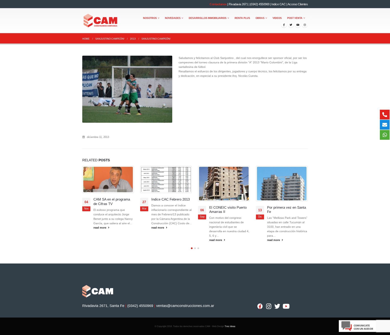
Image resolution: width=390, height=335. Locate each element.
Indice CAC (278, 4)
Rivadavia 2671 (238, 4)
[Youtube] (298, 25)
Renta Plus (242, 18)
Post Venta (294, 18)
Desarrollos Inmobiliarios (207, 18)
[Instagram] (305, 25)
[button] (191, 248)
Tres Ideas (230, 326)
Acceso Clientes (298, 4)
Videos (277, 18)
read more (100, 227)
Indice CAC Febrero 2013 (170, 199)
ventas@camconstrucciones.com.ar (185, 306)
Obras (260, 18)
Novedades (173, 18)
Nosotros (150, 18)
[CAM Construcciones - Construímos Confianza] (100, 21)
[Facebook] (284, 25)
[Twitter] (291, 25)
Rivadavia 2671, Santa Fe (103, 306)
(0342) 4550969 (259, 4)
